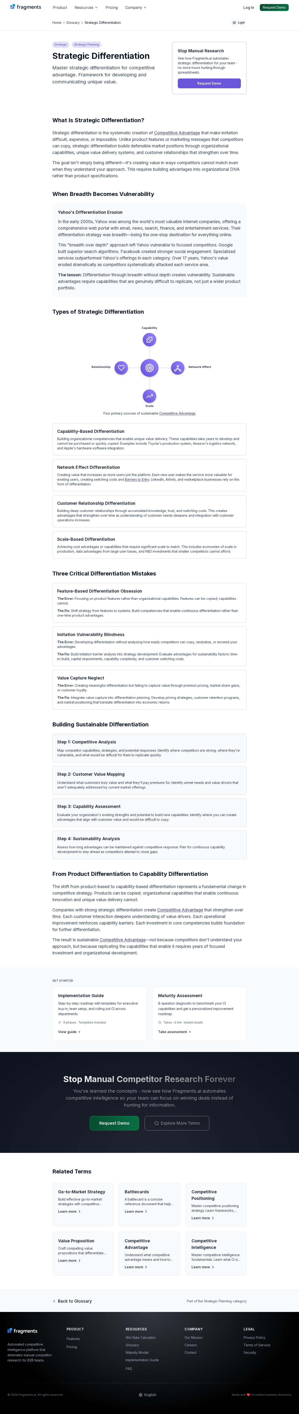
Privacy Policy (254, 1337)
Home (56, 23)
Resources (84, 7)
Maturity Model (137, 1352)
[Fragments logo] (26, 7)
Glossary (73, 23)
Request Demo (274, 7)
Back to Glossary (75, 1301)
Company (133, 7)
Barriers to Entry (137, 479)
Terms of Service (257, 1345)
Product (60, 7)
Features (73, 1339)
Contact (190, 1352)
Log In (248, 7)
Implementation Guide (142, 1360)
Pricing (112, 7)
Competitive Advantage (177, 132)
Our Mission (194, 1337)
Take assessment (172, 1032)
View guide (67, 1032)
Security (250, 1352)
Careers (191, 1345)
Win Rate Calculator (141, 1337)
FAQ (129, 1369)
